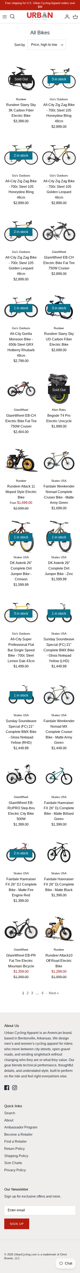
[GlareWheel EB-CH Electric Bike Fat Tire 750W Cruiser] (59, 231)
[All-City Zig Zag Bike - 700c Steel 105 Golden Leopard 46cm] (59, 154)
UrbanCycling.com (25, 1254)
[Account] (66, 16)
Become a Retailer (18, 1134)
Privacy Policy (15, 1170)
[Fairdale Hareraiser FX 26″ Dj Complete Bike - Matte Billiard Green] (59, 776)
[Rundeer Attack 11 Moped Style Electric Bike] (21, 459)
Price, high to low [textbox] (44, 44)
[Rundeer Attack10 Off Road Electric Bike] (59, 929)
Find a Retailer (15, 1141)
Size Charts (13, 1163)
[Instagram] (14, 1087)
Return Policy (14, 1148)
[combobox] (47, 45)
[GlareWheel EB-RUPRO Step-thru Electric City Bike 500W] (21, 776)
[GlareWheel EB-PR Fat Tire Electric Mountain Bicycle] (21, 929)
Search (9, 1113)
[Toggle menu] (4, 16)
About (8, 1120)
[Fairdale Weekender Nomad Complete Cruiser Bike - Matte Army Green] (59, 459)
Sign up (17, 1224)
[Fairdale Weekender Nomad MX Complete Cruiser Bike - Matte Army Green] (59, 694)
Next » (54, 993)
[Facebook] (6, 1087)
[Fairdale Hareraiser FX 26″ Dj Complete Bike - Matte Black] (59, 852)
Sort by (19, 45)
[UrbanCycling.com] (40, 16)
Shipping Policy (16, 1156)
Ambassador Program (20, 1127)
